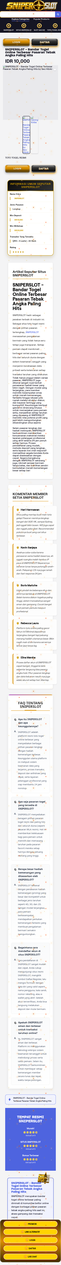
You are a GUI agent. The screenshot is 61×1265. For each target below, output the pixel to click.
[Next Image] (55, 93)
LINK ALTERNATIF (32, 1232)
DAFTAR (44, 42)
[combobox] (27, 14)
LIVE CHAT (32, 1257)
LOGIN (16, 42)
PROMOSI (32, 1224)
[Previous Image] (5, 93)
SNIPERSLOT (32, 332)
